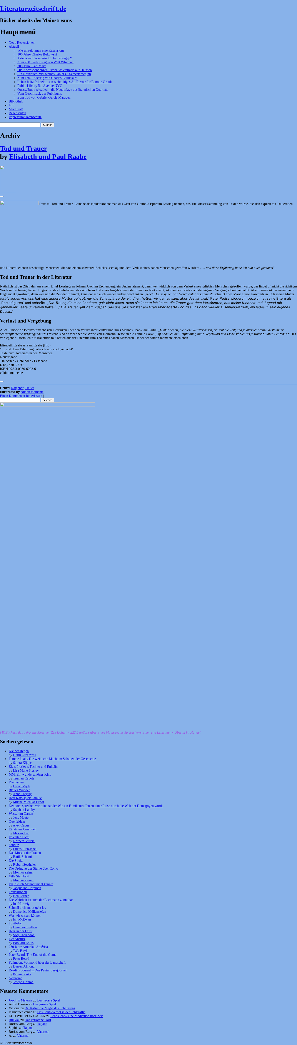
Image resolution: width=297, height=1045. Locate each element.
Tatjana (42, 1024)
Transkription (18, 892)
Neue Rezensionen (22, 42)
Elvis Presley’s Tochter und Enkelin (33, 766)
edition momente (32, 392)
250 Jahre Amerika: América (28, 947)
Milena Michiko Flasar (28, 802)
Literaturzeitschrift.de (33, 8)
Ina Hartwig (21, 904)
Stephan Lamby (24, 809)
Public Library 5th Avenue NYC (39, 85)
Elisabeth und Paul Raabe (48, 156)
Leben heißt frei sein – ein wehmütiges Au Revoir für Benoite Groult (64, 82)
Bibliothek (16, 101)
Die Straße (16, 860)
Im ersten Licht (19, 837)
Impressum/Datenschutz (25, 117)
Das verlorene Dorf (38, 1020)
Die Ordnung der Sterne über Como (33, 868)
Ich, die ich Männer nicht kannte (31, 884)
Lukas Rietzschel (25, 849)
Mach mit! (16, 109)
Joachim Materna (20, 1000)
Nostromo (15, 978)
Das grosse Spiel (48, 1000)
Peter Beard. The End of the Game (32, 954)
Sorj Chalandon (24, 935)
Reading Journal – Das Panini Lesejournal (38, 970)
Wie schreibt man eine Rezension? (40, 50)
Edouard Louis (23, 943)
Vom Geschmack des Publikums (39, 93)
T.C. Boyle (20, 951)
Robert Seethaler (24, 864)
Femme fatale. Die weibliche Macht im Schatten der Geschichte (52, 759)
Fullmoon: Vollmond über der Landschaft (37, 962)
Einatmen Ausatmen (22, 829)
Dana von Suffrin (25, 927)
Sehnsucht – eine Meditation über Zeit (76, 1016)
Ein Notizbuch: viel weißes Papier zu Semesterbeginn (54, 74)
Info (11, 105)
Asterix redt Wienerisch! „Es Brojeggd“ (44, 58)
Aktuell (14, 46)
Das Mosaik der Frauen (25, 853)
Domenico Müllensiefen (29, 911)
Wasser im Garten (21, 813)
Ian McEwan (22, 919)
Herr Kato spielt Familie (25, 798)
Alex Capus (21, 825)
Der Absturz (17, 939)
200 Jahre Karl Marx (31, 66)
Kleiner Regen (19, 751)
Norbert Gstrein (24, 841)
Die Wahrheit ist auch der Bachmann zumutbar (41, 900)
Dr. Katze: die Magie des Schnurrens (50, 1008)
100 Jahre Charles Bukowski (37, 54)
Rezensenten (17, 113)
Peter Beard (21, 958)
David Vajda (21, 786)
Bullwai (14, 1020)
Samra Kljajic (22, 762)
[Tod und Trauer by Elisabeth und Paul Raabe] (8, 191)
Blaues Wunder (19, 790)
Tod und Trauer (23, 148)
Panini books (22, 974)
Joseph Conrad (23, 982)
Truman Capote (23, 778)
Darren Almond (24, 966)
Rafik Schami (22, 857)
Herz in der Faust (20, 931)
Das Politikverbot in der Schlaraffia (61, 1012)
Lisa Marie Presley (26, 770)
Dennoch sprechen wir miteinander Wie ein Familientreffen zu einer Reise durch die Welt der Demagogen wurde (86, 806)
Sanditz (14, 845)
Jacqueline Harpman (27, 888)
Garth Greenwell (24, 755)
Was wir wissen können (25, 915)
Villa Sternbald (19, 876)
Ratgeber (17, 388)
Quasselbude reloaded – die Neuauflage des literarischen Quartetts (62, 89)
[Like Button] (1, 196)
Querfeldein (17, 821)
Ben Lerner (21, 896)
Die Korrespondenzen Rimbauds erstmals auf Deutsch (54, 70)
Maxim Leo (21, 833)
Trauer (29, 388)
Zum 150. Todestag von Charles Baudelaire (47, 78)
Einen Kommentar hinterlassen (21, 396)
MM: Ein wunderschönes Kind (30, 774)
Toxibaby (15, 923)
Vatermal (43, 1031)
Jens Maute (20, 817)
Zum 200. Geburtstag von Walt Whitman (45, 62)
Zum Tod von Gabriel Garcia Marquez (43, 97)
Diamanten (16, 782)
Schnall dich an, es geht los (27, 907)
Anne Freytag (22, 794)
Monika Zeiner (23, 872)
